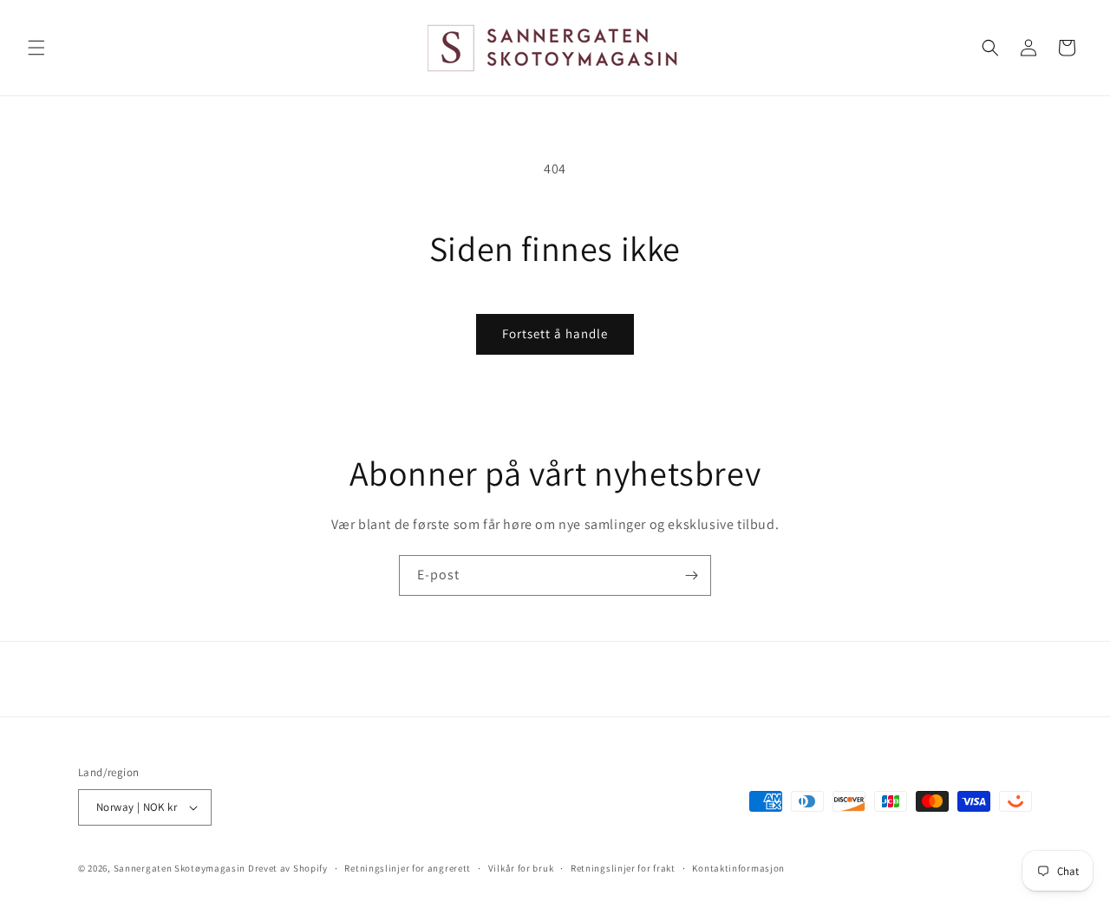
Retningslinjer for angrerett (407, 868)
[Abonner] (691, 575)
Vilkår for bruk (521, 868)
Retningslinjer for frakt (623, 868)
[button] (36, 48)
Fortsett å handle (555, 333)
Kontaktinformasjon (738, 868)
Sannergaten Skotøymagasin (180, 868)
